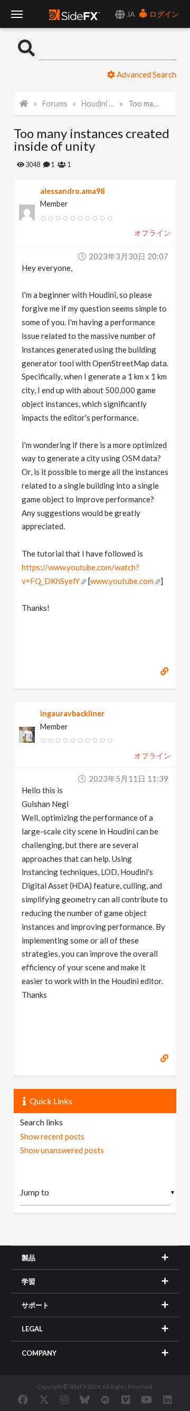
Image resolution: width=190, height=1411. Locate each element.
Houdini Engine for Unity (98, 103)
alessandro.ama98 (72, 191)
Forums (55, 103)
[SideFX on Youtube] (146, 1399)
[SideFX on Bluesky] (85, 1399)
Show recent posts (52, 1136)
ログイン (163, 13)
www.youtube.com (122, 581)
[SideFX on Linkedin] (167, 1399)
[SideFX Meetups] (105, 1399)
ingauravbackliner (72, 713)
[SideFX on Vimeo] (125, 1399)
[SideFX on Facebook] (23, 1399)
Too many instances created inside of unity (145, 103)
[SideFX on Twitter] (44, 1399)
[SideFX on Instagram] (64, 1399)
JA (130, 13)
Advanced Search (145, 74)
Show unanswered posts (62, 1150)
